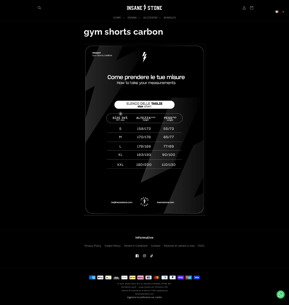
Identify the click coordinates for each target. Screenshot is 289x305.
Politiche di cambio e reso (179, 245)
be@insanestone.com (144, 294)
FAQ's (201, 245)
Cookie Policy (113, 245)
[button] (39, 8)
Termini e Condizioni (136, 245)
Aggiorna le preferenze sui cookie (144, 297)
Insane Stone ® (131, 284)
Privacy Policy (93, 245)
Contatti (156, 245)
